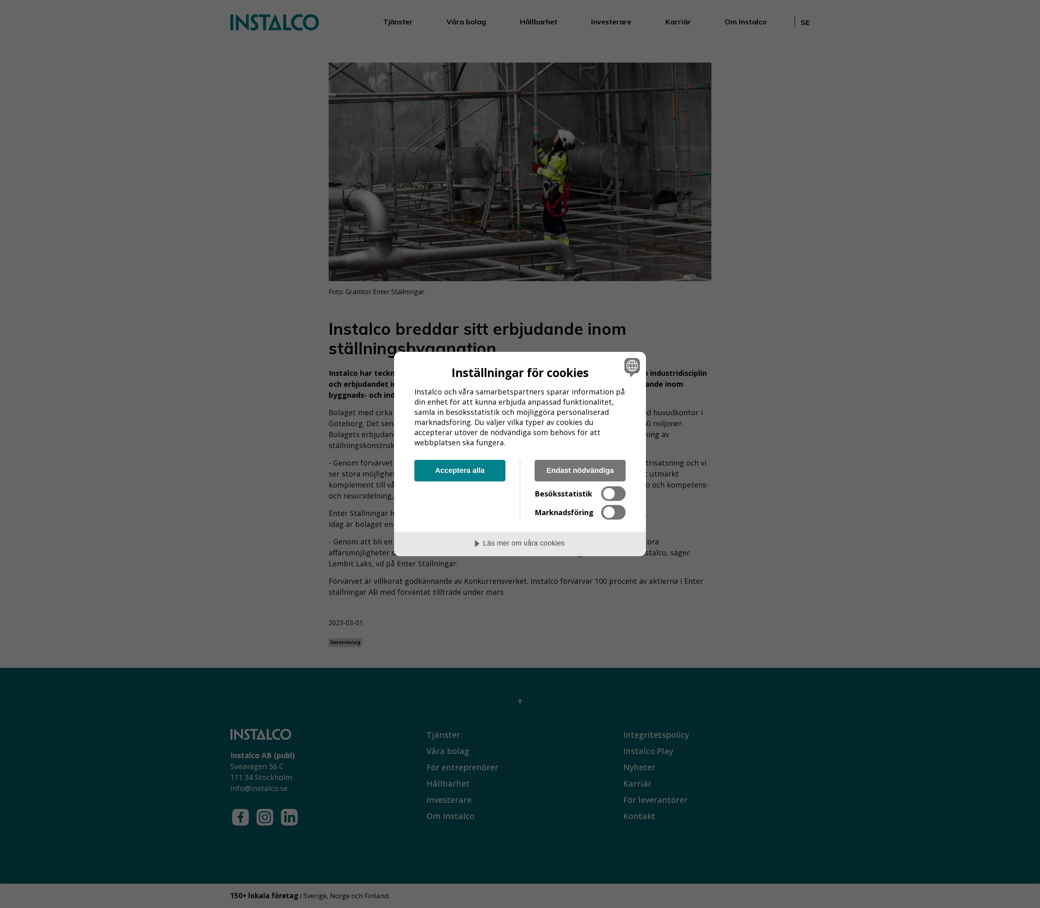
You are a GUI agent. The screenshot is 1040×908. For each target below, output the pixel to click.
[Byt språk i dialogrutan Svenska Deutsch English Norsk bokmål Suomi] (630, 367)
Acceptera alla (460, 470)
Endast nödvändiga (580, 470)
